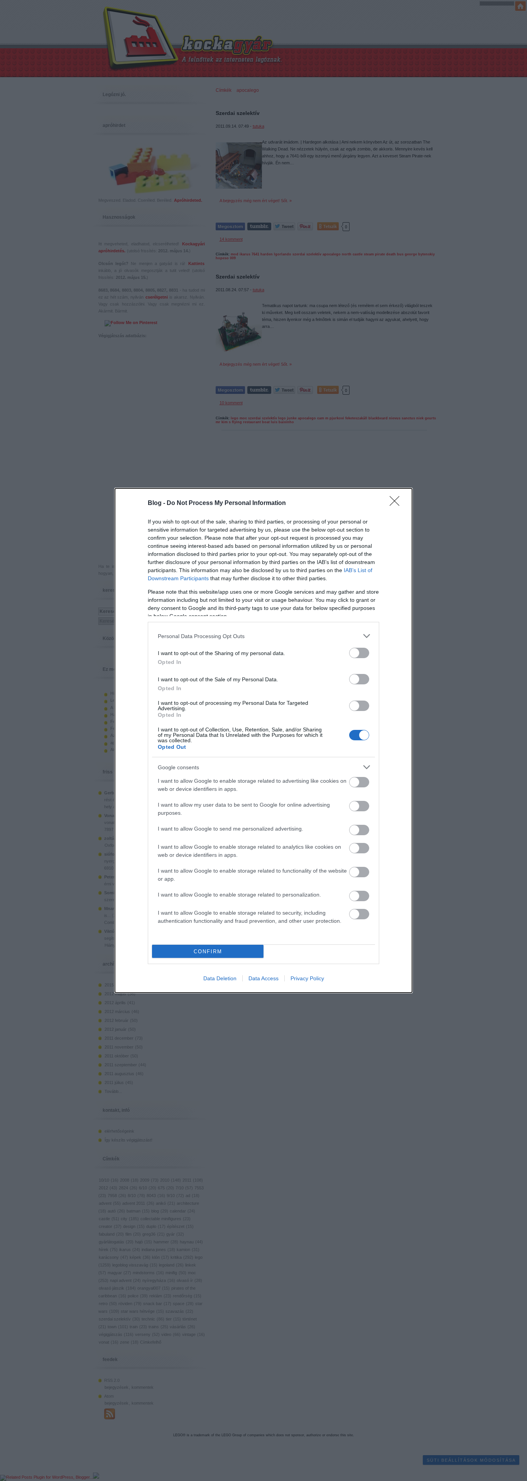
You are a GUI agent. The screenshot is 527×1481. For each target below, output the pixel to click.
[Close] (397, 503)
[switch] (359, 653)
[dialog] (263, 740)
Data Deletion (219, 978)
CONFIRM (208, 951)
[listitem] (263, 636)
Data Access (263, 978)
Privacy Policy (307, 978)
